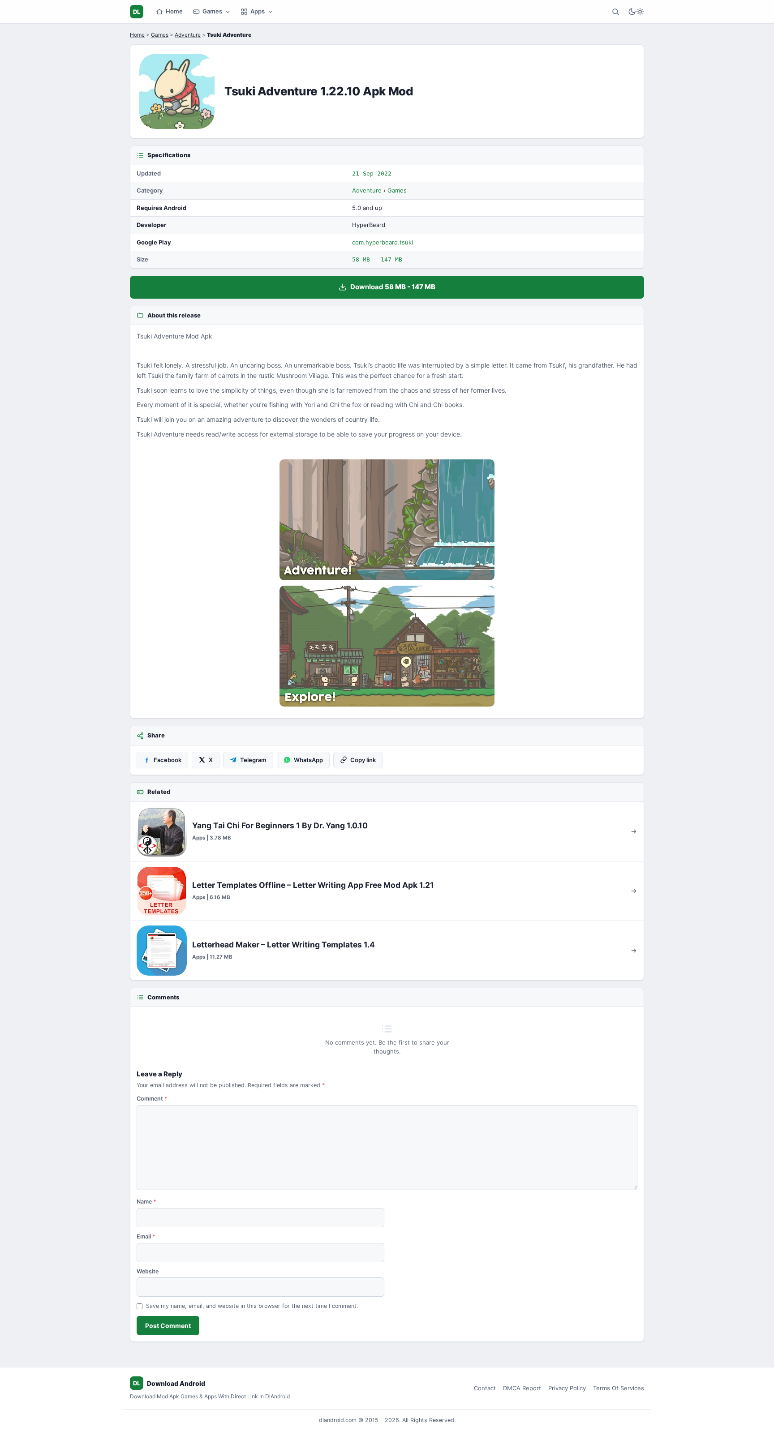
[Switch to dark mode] (636, 12)
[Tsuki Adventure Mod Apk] (387, 519)
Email (146, 1236)
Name (146, 1201)
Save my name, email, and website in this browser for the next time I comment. (252, 1305)
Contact (485, 1388)
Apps (257, 11)
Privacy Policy (567, 1388)
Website (148, 1271)
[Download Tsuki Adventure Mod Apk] (387, 646)
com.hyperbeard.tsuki (382, 242)
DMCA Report (522, 1388)
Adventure (188, 34)
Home (174, 11)
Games (212, 11)
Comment (152, 1098)
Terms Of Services (618, 1388)
